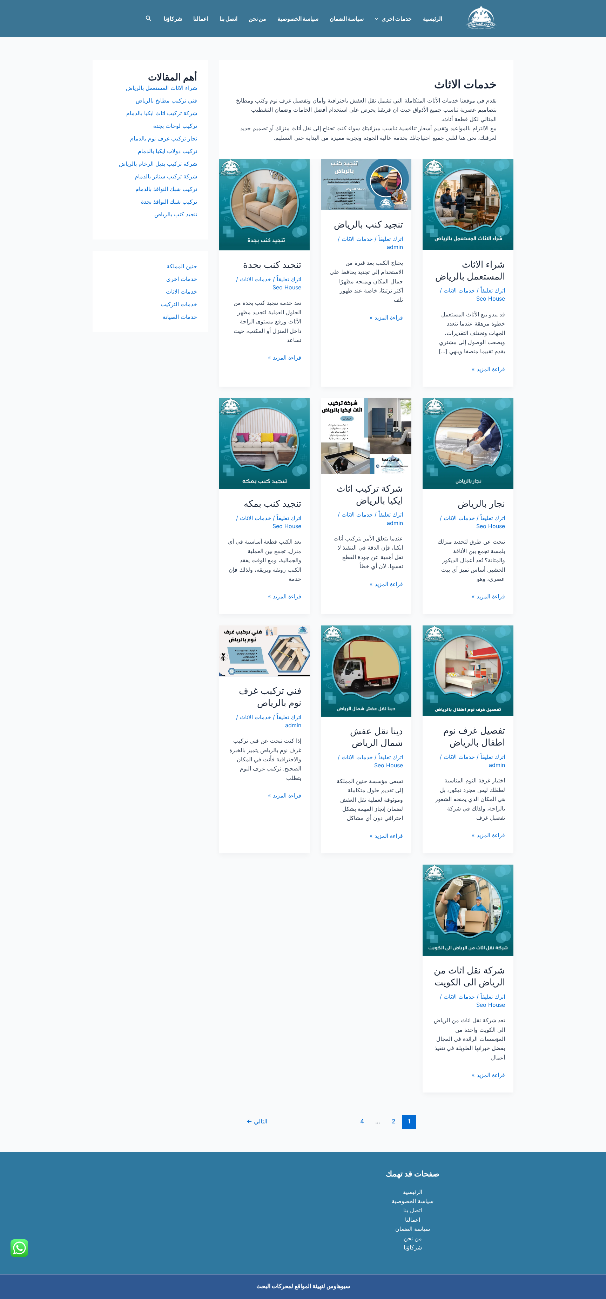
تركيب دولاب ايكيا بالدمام (167, 151)
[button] (378, 19)
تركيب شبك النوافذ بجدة (169, 201)
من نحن (257, 18)
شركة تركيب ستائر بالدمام (166, 176)
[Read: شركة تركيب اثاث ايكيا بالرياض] (366, 435)
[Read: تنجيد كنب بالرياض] (366, 184)
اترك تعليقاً (492, 290)
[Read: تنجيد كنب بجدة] (264, 204)
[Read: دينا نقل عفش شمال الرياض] (366, 670)
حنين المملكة (182, 266)
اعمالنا (200, 18)
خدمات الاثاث (459, 290)
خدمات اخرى (397, 18)
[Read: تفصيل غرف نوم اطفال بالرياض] (468, 670)
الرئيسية (432, 18)
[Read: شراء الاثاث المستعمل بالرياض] (468, 204)
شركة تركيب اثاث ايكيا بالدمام (161, 113)
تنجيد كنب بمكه (272, 503)
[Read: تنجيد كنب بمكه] (264, 442)
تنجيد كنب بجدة (272, 264)
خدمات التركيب (179, 304)
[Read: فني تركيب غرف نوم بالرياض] (264, 650)
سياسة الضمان (347, 18)
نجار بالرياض (481, 503)
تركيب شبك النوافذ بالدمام (166, 188)
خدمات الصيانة (180, 316)
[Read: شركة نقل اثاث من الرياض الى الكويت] (468, 909)
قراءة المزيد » (488, 369)
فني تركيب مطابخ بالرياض (166, 100)
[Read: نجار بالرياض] (468, 442)
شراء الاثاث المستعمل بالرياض (161, 87)
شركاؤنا (173, 18)
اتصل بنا (228, 18)
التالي (257, 1121)
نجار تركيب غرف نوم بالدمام (163, 138)
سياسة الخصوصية (297, 18)
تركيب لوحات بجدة (175, 125)
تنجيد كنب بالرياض (368, 224)
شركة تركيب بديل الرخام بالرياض (158, 163)
